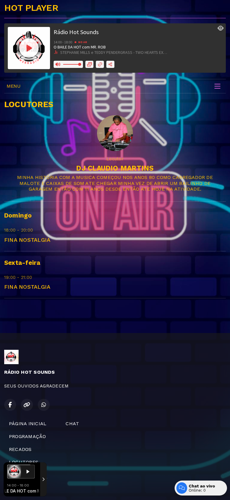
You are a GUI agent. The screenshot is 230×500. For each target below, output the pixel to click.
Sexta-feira (22, 262)
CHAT (72, 423)
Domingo (18, 215)
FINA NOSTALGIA (27, 240)
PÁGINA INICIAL (27, 423)
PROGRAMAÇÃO (27, 436)
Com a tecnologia (16, 488)
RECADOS (20, 449)
